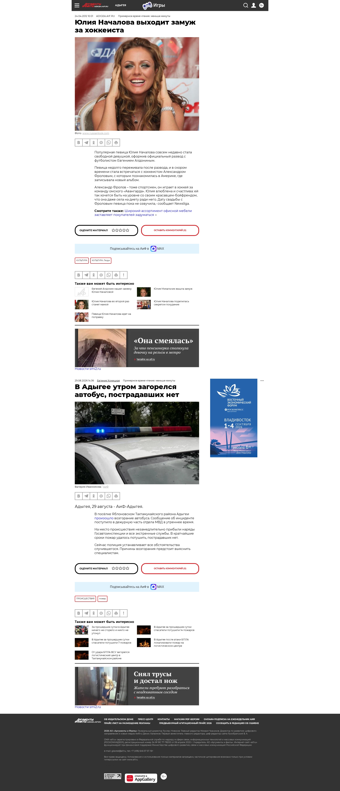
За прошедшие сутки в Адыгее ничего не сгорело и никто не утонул (110, 630)
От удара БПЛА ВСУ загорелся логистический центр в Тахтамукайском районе (110, 655)
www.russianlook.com (95, 133)
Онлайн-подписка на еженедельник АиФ (229, 719)
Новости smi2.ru (88, 369)
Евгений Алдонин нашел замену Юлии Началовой (112, 290)
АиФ (106, 486)
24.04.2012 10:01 (84, 16)
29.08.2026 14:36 (84, 380)
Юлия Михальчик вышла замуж (173, 288)
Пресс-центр (145, 719)
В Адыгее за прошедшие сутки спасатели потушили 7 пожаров (111, 641)
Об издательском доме (118, 719)
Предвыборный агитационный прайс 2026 (185, 723)
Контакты (164, 719)
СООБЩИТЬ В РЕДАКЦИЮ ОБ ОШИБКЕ (237, 723)
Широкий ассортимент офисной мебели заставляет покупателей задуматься (143, 213)
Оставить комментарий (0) (170, 230)
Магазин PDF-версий (186, 719)
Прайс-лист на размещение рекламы (127, 723)
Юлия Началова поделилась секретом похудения (171, 303)
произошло (104, 518)
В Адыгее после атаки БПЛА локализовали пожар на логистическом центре (171, 642)
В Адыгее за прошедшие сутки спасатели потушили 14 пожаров (174, 628)
